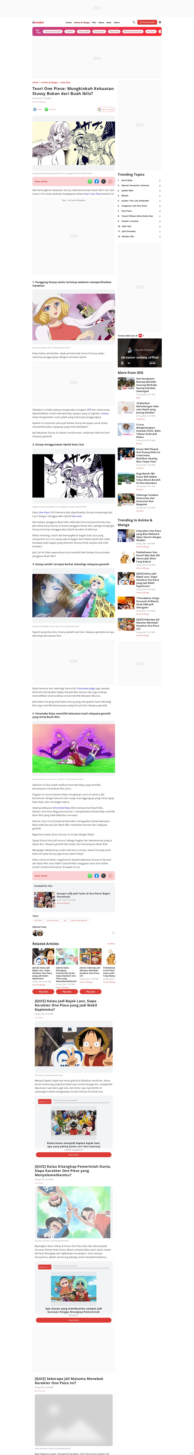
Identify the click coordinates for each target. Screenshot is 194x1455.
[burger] (160, 22)
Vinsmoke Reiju (61, 807)
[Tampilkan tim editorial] (113, 933)
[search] (134, 22)
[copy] (110, 181)
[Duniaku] (38, 22)
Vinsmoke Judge (86, 688)
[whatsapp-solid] (90, 181)
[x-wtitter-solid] (103, 181)
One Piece (95, 193)
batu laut (77, 516)
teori (87, 193)
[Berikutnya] (115, 961)
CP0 (89, 409)
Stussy (105, 413)
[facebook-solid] (96, 181)
